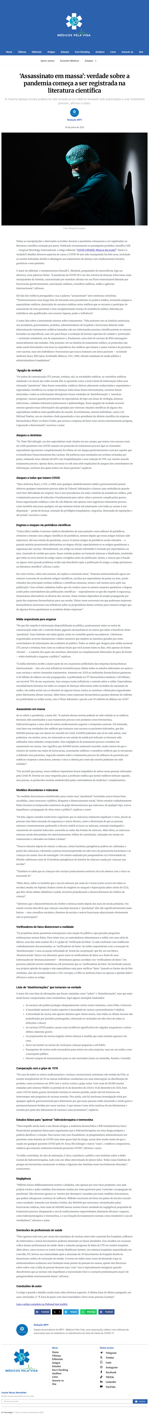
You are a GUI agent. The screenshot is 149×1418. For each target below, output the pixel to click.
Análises (99, 52)
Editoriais (37, 52)
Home (9, 52)
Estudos (65, 52)
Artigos (51, 52)
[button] (42, 1312)
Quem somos (47, 60)
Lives (113, 52)
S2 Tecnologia (6, 1412)
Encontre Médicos (69, 60)
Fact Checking (82, 52)
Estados (89, 60)
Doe (141, 52)
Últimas (22, 52)
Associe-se (127, 52)
